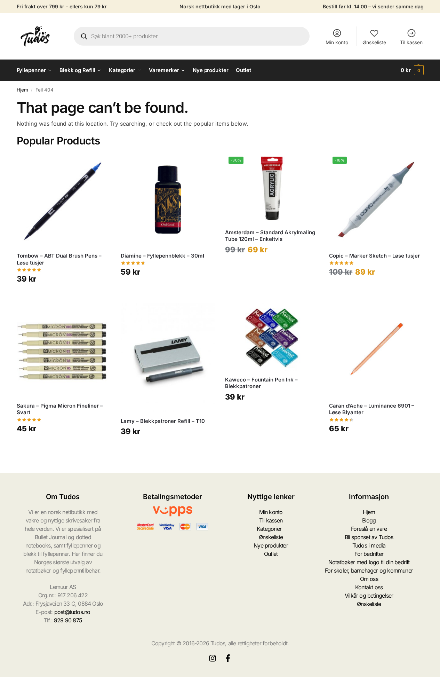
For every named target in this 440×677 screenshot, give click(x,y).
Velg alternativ (63, 296)
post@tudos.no (72, 611)
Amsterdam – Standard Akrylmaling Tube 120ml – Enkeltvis (270, 236)
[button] (412, 70)
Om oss (369, 578)
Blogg (369, 520)
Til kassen (411, 42)
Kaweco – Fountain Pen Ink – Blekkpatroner (261, 383)
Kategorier (269, 528)
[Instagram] (212, 658)
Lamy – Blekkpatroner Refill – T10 (163, 421)
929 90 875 (68, 620)
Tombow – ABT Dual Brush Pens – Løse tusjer (59, 259)
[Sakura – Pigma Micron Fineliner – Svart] (64, 350)
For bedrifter (368, 553)
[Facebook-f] (228, 658)
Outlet (271, 553)
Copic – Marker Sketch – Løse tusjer (374, 255)
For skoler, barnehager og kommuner (369, 570)
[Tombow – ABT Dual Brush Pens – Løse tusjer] (64, 200)
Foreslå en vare (369, 528)
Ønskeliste (374, 42)
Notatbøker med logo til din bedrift (369, 562)
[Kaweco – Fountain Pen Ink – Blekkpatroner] (272, 337)
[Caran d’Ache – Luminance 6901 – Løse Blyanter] (376, 350)
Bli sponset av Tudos (369, 537)
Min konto (337, 42)
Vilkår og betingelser (369, 595)
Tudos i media (369, 545)
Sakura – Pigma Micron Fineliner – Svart (60, 409)
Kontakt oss (369, 587)
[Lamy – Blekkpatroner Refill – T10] (168, 357)
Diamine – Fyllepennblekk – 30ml (162, 255)
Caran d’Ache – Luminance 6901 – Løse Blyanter (371, 409)
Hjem (22, 90)
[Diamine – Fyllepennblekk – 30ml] (168, 200)
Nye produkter (271, 545)
